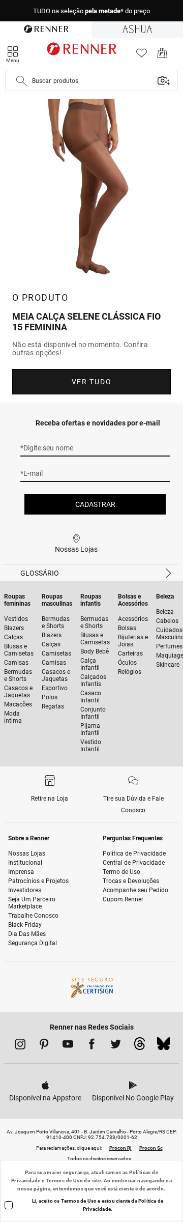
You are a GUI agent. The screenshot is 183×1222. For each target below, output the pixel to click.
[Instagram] (20, 1046)
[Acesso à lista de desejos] (141, 56)
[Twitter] (115, 1046)
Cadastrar (95, 504)
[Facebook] (91, 1046)
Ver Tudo (91, 382)
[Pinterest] (44, 1046)
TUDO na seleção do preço (91, 11)
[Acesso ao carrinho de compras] (162, 56)
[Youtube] (68, 1046)
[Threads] (139, 1046)
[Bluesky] (163, 1046)
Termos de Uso (64, 1180)
